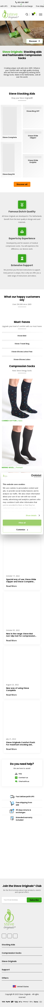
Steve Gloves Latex (22, 360)
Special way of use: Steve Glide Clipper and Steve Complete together (21, 580)
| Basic (12, 420)
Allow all (22, 523)
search (27, 14)
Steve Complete (10, 137)
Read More (11, 585)
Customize (20, 530)
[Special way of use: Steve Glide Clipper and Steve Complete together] (22, 556)
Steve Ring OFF (33, 111)
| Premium (12, 467)
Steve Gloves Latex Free (21, 352)
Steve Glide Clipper (33, 137)
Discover (33, 41)
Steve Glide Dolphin (33, 161)
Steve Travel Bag (22, 344)
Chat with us (24, 617)
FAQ (20, 610)
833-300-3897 (23, 2)
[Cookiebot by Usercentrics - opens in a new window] (31, 475)
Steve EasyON (9, 174)
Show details (31, 515)
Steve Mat (21, 336)
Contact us (23, 614)
